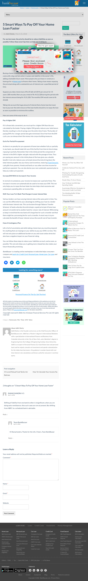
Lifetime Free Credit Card (50, 544)
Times (22, 320)
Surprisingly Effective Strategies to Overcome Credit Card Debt (73, 189)
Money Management (65, 525)
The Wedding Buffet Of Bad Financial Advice (71, 194)
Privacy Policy (55, 578)
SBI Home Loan (6, 534)
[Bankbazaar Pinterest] (45, 570)
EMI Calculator (79, 534)
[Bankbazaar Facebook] (38, 570)
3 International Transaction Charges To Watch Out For (75, 223)
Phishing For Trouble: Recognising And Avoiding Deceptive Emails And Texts (73, 175)
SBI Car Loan (35, 537)
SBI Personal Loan (21, 534)
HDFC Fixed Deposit (64, 537)
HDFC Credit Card (51, 538)
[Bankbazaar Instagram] (41, 570)
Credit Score (16, 290)
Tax (15, 560)
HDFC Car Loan (35, 542)
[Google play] (8, 572)
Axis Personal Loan (22, 541)
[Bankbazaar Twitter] (30, 570)
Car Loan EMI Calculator (79, 546)
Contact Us (37, 575)
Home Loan (43, 254)
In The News (46, 560)
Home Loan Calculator (78, 537)
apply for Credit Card (20, 254)
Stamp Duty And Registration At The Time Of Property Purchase (76, 215)
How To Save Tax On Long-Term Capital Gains (76, 266)
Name (5, 484)
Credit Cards (39, 525)
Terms (53, 575)
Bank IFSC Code (23, 560)
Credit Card (16, 280)
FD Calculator (79, 550)
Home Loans (13, 320)
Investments (50, 525)
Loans (30, 525)
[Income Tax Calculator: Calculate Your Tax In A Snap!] (73, 149)
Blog (45, 575)
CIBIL (9, 560)
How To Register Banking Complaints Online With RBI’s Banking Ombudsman (76, 259)
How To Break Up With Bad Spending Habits (71, 184)
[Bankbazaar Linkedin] (34, 570)
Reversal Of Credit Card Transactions (76, 236)
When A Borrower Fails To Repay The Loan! (76, 229)
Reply (5, 414)
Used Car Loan (35, 549)
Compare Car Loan (36, 534)
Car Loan (51, 254)
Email (5, 493)
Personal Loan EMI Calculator (80, 542)
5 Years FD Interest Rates (64, 553)
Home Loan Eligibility (5, 551)
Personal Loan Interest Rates (20, 553)
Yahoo (30, 320)
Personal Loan (33, 254)
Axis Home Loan (6, 539)
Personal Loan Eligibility (20, 549)
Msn (18, 320)
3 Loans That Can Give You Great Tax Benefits (75, 250)
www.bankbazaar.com (20, 310)
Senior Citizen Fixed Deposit (64, 549)
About (20, 575)
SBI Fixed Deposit (65, 534)
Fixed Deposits (53, 163)
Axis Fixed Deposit (65, 541)
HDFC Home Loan (7, 537)
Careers (28, 575)
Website (6, 503)
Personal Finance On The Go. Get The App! (31, 294)
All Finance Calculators (78, 553)
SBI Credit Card (50, 541)
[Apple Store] (20, 572)
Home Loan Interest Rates (6, 543)
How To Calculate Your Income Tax (45, 372)
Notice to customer (64, 575)
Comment (7, 458)
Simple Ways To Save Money (71, 180)
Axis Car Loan (35, 539)
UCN (26, 320)
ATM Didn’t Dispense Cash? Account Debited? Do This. (76, 274)
